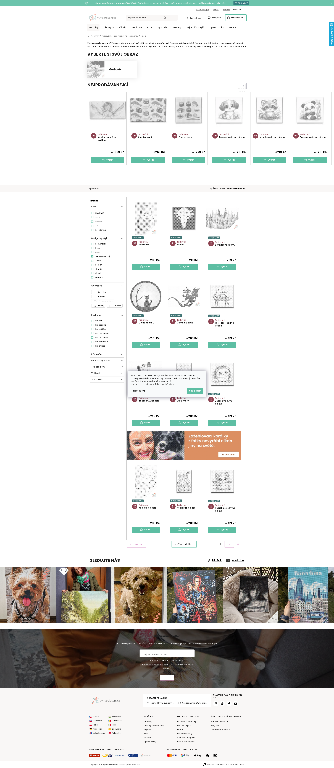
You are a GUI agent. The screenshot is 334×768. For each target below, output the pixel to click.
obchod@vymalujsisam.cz (163, 703)
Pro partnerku (101, 342)
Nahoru (139, 544)
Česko (96, 716)
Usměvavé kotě (95, 46)
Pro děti (98, 321)
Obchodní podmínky (186, 721)
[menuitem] (93, 27)
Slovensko (97, 720)
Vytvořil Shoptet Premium (217, 764)
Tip (96, 226)
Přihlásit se (194, 18)
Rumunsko (117, 720)
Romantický (100, 244)
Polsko (96, 725)
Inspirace (148, 729)
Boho (97, 248)
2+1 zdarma (100, 230)
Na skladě (99, 213)
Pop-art (98, 265)
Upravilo (236, 764)
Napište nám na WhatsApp (194, 703)
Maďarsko (116, 716)
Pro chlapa (100, 346)
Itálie (114, 725)
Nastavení (139, 390)
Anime (98, 260)
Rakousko (116, 733)
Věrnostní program (186, 737)
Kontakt (226, 9)
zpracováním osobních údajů (154, 664)
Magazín (215, 725)
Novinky (147, 737)
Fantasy (99, 277)
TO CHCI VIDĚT (241, 3)
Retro (97, 252)
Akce (97, 217)
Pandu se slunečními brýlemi (141, 46)
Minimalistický (103, 256)
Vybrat (109, 159)
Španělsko (116, 729)
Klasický (98, 273)
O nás (216, 9)
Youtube (238, 560)
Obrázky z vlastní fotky (154, 725)
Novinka (98, 221)
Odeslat (167, 677)
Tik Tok (217, 560)
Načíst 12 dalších (184, 544)
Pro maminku (101, 337)
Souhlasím (195, 390)
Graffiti (98, 269)
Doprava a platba (185, 725)
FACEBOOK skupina (185, 741)
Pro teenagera (102, 333)
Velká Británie (99, 733)
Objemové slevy (184, 733)
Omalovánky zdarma (220, 729)
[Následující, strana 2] (229, 544)
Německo (97, 729)
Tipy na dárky (150, 741)
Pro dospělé (100, 325)
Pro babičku (100, 329)
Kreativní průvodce (219, 721)
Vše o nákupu (202, 9)
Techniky (148, 721)
